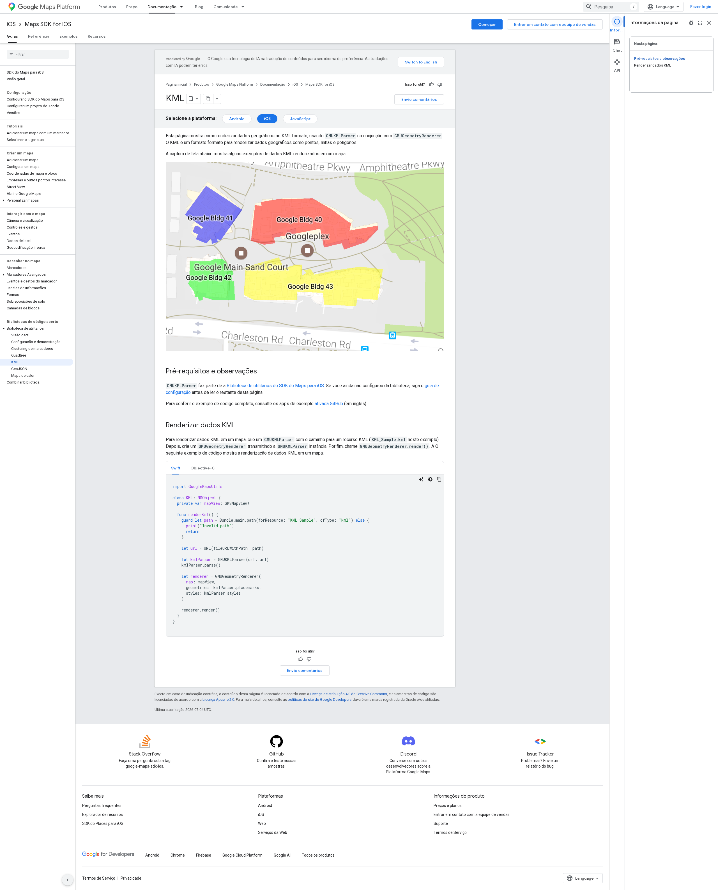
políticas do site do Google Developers (319, 699)
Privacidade (131, 878)
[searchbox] (38, 54)
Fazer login (700, 6)
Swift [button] (175, 468)
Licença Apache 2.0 (218, 699)
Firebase (203, 855)
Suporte (441, 823)
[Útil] (431, 84)
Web (262, 823)
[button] (36, 200)
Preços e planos (448, 805)
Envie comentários (419, 99)
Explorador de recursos (102, 814)
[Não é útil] (440, 84)
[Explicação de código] (421, 479)
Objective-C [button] (202, 468)
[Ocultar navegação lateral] (67, 880)
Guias (12, 36)
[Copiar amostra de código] (439, 479)
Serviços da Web (272, 832)
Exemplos (68, 36)
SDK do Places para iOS (102, 823)
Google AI (282, 855)
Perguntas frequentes (101, 805)
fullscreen (700, 22)
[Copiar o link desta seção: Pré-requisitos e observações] (262, 371)
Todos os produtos (318, 855)
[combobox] (611, 7)
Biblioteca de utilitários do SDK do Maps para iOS (275, 385)
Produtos (107, 6)
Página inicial (176, 84)
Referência (38, 36)
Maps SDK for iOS (48, 24)
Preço (131, 6)
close (709, 22)
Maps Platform (60, 7)
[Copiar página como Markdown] (208, 99)
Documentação (162, 6)
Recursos (97, 36)
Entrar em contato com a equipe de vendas (555, 24)
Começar (487, 24)
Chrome (178, 855)
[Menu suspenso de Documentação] (183, 6)
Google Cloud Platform (242, 855)
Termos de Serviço (450, 832)
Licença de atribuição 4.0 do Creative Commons (348, 694)
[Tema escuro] (430, 479)
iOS (11, 24)
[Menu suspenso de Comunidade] (244, 6)
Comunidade (225, 6)
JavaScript (300, 118)
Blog (199, 6)
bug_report (691, 22)
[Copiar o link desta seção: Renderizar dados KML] (241, 425)
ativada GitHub (329, 403)
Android (237, 118)
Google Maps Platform (234, 84)
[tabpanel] (305, 555)
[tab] (175, 467)
